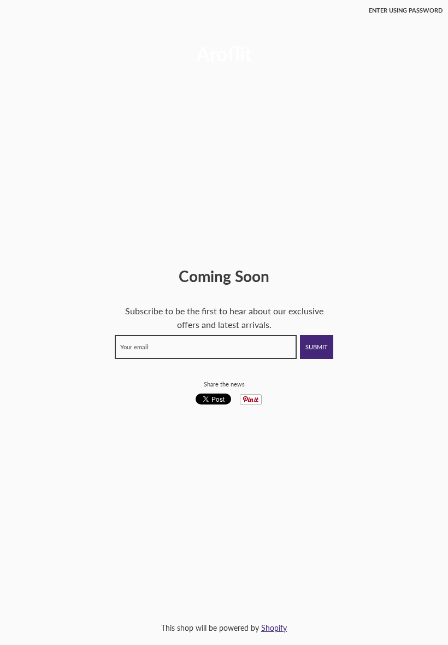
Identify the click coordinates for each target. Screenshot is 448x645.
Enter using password (406, 10)
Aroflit (224, 53)
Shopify (274, 627)
